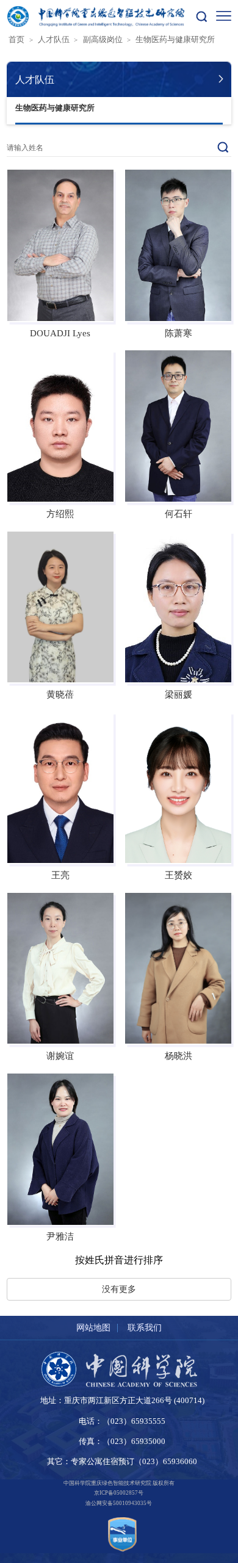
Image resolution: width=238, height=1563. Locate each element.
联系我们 (145, 1327)
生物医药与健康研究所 (175, 39)
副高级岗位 (103, 39)
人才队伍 (54, 39)
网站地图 (93, 1327)
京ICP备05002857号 (118, 1493)
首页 (16, 39)
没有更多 (119, 1289)
